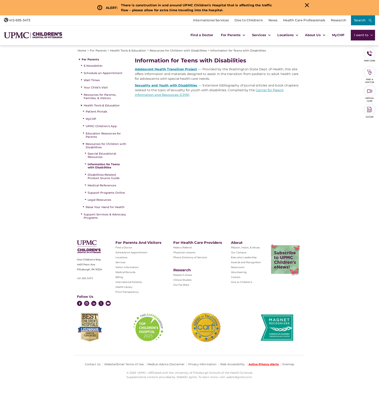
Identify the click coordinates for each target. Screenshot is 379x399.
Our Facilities (181, 284)
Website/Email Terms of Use (124, 364)
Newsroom (238, 267)
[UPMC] (33, 35)
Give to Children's (249, 20)
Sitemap (288, 364)
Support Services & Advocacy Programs (105, 216)
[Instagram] (86, 304)
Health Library (123, 286)
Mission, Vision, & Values (245, 247)
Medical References (102, 185)
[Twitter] (101, 303)
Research (338, 20)
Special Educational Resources (102, 155)
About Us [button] (313, 35)
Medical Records (125, 272)
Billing (119, 277)
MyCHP (338, 35)
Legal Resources (99, 200)
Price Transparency (127, 291)
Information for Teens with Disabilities (104, 165)
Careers (235, 277)
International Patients (128, 282)
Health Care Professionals (304, 20)
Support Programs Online (106, 192)
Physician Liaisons (184, 252)
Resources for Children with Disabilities (106, 145)
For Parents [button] (231, 35)
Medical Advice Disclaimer (166, 364)
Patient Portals (96, 111)
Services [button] (259, 35)
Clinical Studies (182, 279)
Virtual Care (369, 99)
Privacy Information (202, 364)
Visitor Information (127, 267)
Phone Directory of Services (190, 257)
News (273, 20)
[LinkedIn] (93, 304)
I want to (361, 35)
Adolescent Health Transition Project (166, 69)
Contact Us (92, 364)
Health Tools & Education (102, 105)
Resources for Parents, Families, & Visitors (100, 96)
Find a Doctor (201, 35)
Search (360, 20)
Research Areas (182, 274)
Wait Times (92, 80)
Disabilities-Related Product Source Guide (104, 176)
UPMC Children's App (101, 126)
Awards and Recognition (246, 262)
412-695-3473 (19, 20)
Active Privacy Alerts (264, 364)
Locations (121, 257)
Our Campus (239, 252)
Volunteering (239, 272)
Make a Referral (182, 247)
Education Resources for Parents (103, 135)
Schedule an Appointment (103, 73)
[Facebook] (79, 304)
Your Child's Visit (96, 87)
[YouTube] (108, 304)
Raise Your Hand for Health (105, 207)
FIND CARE (369, 60)
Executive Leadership (244, 257)
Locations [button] (286, 35)
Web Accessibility (232, 364)
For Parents (90, 59)
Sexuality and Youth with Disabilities (166, 85)
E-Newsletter (93, 66)
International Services (211, 20)
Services (120, 262)
